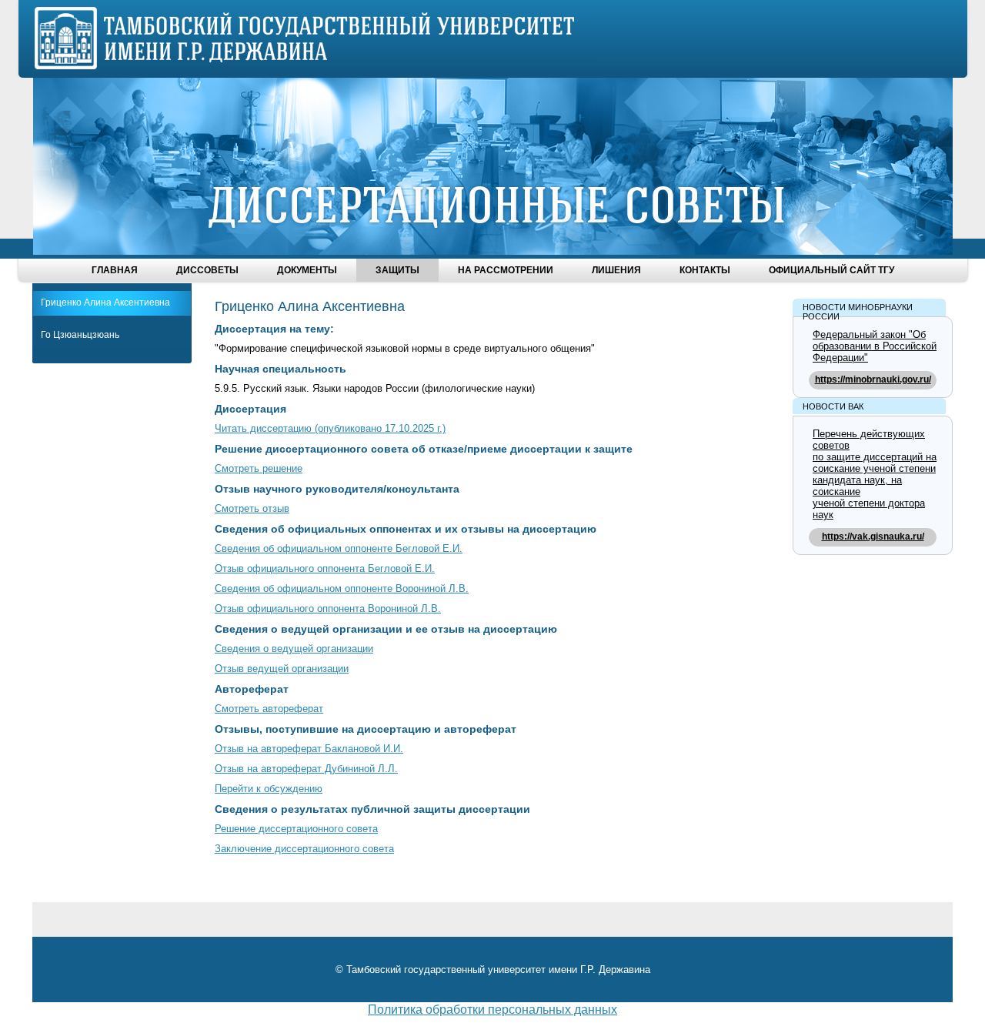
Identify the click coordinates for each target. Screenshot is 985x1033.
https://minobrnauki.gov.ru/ (873, 379)
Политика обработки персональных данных (492, 1009)
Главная (115, 270)
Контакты (704, 270)
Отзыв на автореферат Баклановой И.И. (309, 748)
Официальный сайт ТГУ (831, 270)
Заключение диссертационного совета (304, 848)
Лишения (616, 270)
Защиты (397, 270)
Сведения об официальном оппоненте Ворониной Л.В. (342, 588)
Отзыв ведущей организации (282, 668)
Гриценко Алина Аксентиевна (105, 302)
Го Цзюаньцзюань (80, 334)
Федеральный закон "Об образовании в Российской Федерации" (875, 346)
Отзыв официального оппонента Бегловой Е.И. (325, 568)
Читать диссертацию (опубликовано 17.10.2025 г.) (330, 428)
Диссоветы (207, 270)
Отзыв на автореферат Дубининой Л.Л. (306, 768)
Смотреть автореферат (269, 708)
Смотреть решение (258, 468)
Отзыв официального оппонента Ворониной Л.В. (328, 608)
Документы (307, 270)
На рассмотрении (505, 270)
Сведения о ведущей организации (294, 648)
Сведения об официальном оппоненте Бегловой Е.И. (338, 548)
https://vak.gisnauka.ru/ (873, 536)
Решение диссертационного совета (296, 828)
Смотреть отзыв (252, 508)
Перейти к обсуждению (268, 788)
